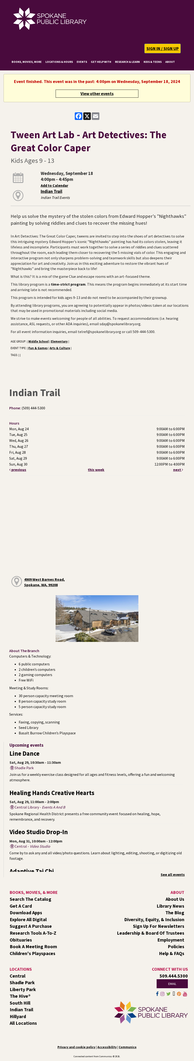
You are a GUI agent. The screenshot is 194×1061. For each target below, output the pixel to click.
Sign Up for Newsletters (158, 926)
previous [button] (18, 469)
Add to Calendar (54, 185)
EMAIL (172, 984)
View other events (97, 93)
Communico (128, 1047)
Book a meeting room (33, 946)
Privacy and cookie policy (76, 1047)
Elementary (59, 341)
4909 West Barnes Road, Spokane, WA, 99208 (44, 582)
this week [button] (96, 469)
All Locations (23, 1023)
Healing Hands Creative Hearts (51, 793)
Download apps (26, 912)
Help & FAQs (171, 953)
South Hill (20, 1003)
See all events (173, 874)
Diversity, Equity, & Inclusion (154, 919)
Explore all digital (28, 919)
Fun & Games (38, 348)
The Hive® (20, 996)
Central (17, 976)
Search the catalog (30, 899)
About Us (175, 899)
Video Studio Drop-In (38, 832)
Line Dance (24, 753)
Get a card (21, 906)
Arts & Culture (60, 348)
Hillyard (18, 1016)
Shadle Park (22, 982)
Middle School (38, 341)
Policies (176, 946)
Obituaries (21, 940)
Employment (170, 940)
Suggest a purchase (31, 926)
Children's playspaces (32, 953)
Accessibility (107, 1047)
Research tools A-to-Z (33, 933)
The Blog (174, 912)
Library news (170, 906)
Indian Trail (51, 191)
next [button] (177, 469)
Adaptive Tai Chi (31, 871)
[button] (162, 48)
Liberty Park (23, 989)
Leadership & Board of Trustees (150, 933)
